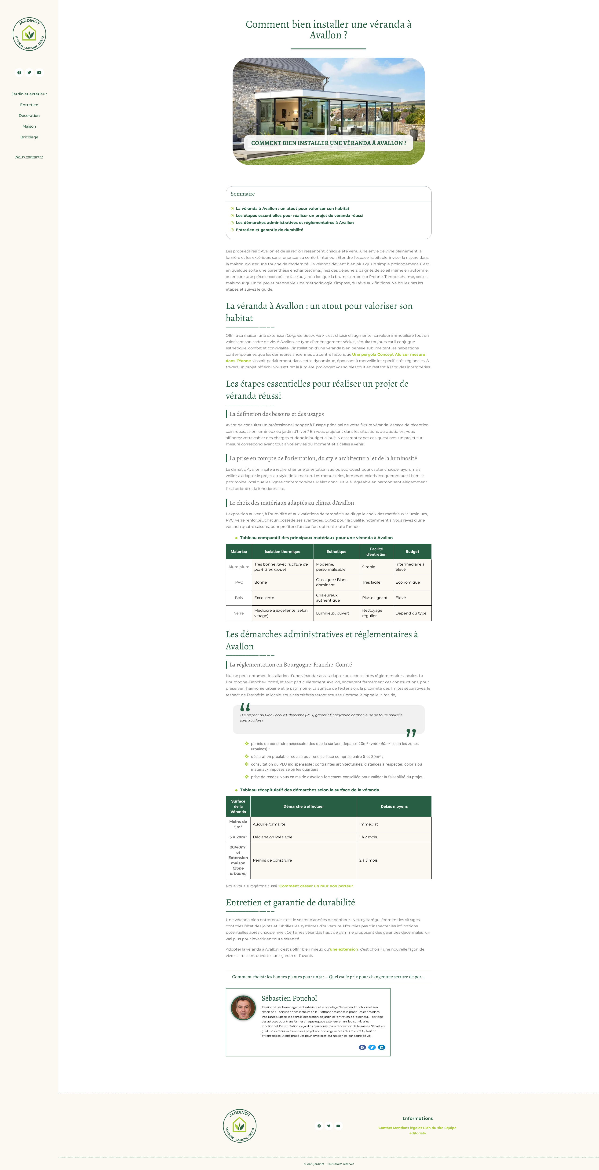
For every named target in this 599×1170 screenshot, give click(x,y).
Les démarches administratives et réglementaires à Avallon (295, 222)
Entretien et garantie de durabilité (269, 230)
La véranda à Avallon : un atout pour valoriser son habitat (292, 208)
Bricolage (29, 137)
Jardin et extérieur (29, 94)
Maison (29, 126)
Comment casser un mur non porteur (316, 886)
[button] (362, 1047)
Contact (385, 1128)
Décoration (29, 115)
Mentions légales (407, 1128)
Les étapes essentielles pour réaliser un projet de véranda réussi (299, 215)
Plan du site (433, 1128)
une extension (344, 949)
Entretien (29, 105)
